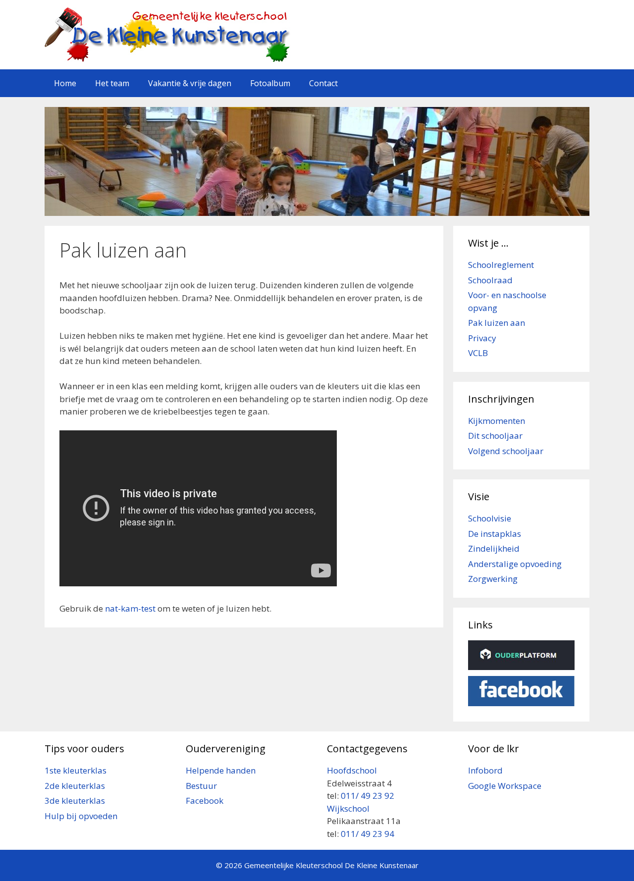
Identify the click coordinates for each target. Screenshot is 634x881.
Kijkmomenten (496, 420)
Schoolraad (490, 280)
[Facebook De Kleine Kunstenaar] (521, 703)
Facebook (204, 800)
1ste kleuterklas (75, 770)
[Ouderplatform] (521, 667)
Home (65, 83)
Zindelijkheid (494, 548)
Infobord (485, 770)
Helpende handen (221, 770)
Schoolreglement (501, 264)
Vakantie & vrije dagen (189, 83)
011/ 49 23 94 (367, 833)
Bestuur (201, 785)
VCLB (478, 353)
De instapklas (494, 533)
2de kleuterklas (75, 785)
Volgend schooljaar (505, 451)
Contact (323, 83)
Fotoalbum (270, 83)
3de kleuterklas (75, 800)
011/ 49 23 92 (367, 795)
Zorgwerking (493, 578)
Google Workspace (504, 785)
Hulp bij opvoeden (81, 816)
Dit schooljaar (495, 435)
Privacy (482, 338)
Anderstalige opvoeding (515, 564)
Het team (112, 83)
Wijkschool (349, 808)
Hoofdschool (352, 770)
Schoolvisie (489, 518)
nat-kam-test (130, 608)
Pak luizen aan (496, 322)
